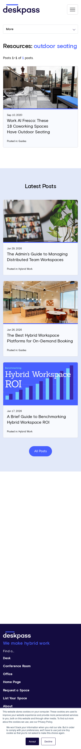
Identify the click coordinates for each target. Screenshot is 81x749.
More (9, 29)
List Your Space (15, 698)
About (7, 706)
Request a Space (16, 690)
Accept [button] (32, 741)
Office (7, 674)
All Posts (40, 451)
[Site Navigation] (72, 9)
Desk (7, 658)
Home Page (12, 682)
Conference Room (17, 666)
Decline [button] (48, 741)
